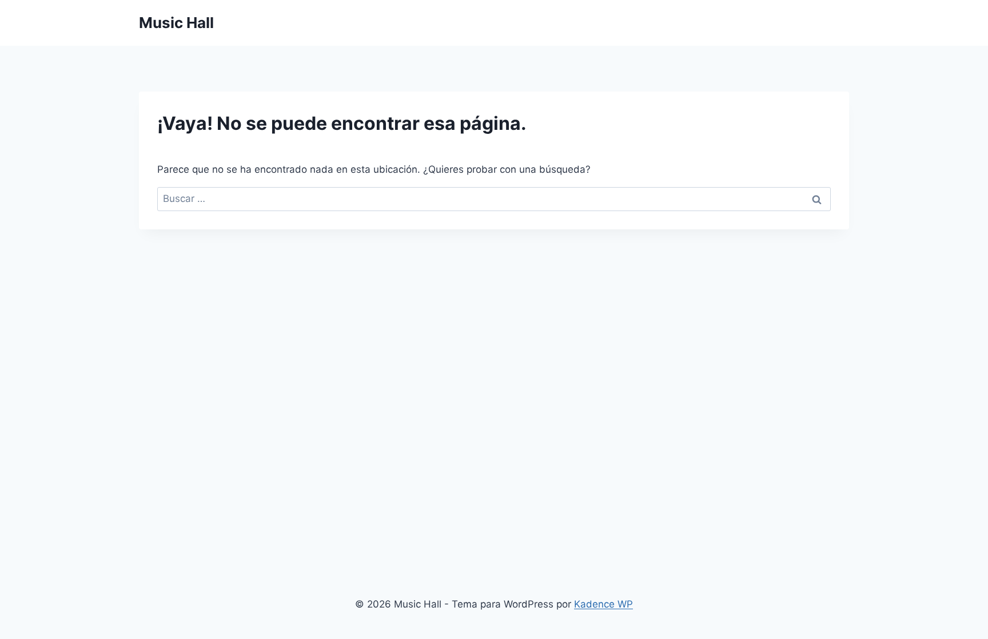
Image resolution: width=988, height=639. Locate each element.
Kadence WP (603, 604)
